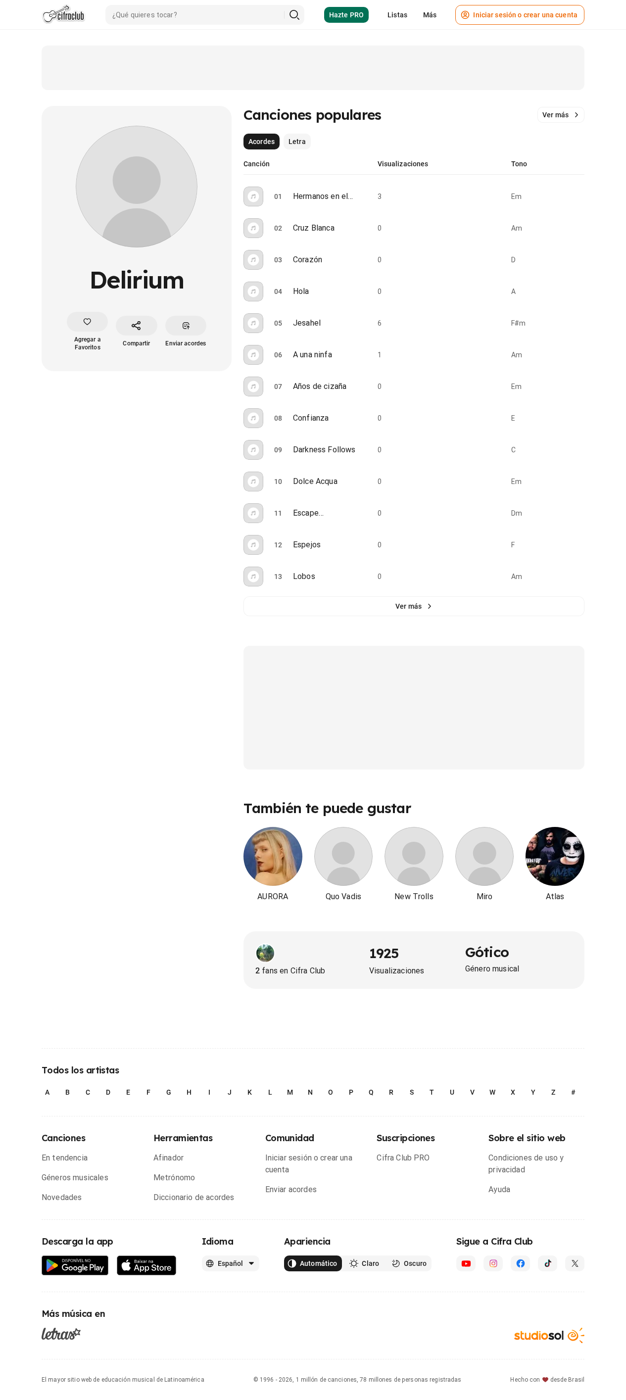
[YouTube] (466, 1263)
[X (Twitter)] (574, 1263)
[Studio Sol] (549, 1335)
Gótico (487, 952)
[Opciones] (578, 196)
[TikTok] (547, 1263)
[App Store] (147, 1265)
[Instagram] (493, 1263)
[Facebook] (520, 1263)
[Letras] (61, 1333)
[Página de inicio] (64, 15)
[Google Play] (75, 1265)
